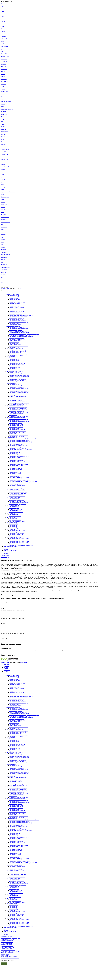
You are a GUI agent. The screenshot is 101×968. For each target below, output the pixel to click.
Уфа (2, 262)
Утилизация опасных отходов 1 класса (19, 538)
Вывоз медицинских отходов (16, 311)
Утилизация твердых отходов (16, 319)
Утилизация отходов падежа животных (19, 421)
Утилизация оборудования (13, 462)
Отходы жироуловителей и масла (17, 396)
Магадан (3, 129)
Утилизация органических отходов (18, 320)
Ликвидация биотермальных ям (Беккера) (20, 381)
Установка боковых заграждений (17, 493)
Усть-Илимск (4, 257)
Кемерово (3, 104)
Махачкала (3, 136)
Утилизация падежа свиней (16, 425)
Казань (3, 94)
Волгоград (3, 66)
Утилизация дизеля (14, 365)
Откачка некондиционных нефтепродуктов (20, 335)
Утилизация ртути (14, 498)
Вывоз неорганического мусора (17, 304)
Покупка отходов (11, 517)
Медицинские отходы (12, 437)
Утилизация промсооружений (14, 478)
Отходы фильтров (13, 486)
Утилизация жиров (11, 395)
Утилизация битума (14, 342)
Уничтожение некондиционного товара (19, 477)
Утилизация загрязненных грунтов (15, 405)
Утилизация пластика (12, 522)
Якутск (3, 279)
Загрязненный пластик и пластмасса (10, 958)
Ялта (2, 282)
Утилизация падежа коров (16, 424)
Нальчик (3, 144)
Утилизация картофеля (15, 457)
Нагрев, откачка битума (15, 340)
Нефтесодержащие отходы (13, 326)
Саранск (3, 207)
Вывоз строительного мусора (16, 299)
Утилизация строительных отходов (15, 489)
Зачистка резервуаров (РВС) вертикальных (20, 373)
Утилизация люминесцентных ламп (18, 502)
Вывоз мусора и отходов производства (10, 938)
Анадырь (3, 13)
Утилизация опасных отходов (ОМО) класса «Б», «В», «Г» (24, 439)
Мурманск (3, 141)
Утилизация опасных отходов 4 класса (19, 542)
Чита (2, 277)
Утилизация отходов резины (16, 533)
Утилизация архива (14, 476)
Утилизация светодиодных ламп (17, 504)
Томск (2, 242)
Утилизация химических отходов (15, 348)
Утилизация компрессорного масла (18, 389)
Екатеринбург (4, 81)
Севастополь (4, 214)
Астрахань (3, 23)
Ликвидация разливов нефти (16, 338)
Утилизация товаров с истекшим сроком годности (22, 450)
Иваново (3, 84)
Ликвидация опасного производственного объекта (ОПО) (24, 481)
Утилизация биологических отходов (16, 417)
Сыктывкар (3, 232)
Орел (2, 176)
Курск (2, 119)
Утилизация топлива (12, 356)
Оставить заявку (24, 288)
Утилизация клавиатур (15, 473)
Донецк (3, 76)
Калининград (4, 96)
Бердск (2, 33)
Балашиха (3, 28)
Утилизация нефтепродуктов (16, 327)
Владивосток (4, 59)
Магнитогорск (4, 131)
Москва (2, 139)
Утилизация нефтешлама (15, 330)
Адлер (2, 6)
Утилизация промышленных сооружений (19, 480)
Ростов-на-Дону (5, 197)
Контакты (6, 553)
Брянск (2, 51)
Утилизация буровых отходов (16, 411)
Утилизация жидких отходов (16, 318)
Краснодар (3, 111)
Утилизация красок (14, 508)
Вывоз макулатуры (14, 306)
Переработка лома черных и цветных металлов (21, 315)
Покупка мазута (13, 518)
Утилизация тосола (14, 360)
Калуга (2, 99)
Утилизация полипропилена (16, 534)
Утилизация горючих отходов (16, 364)
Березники (3, 36)
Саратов (3, 209)
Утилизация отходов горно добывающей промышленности (24, 482)
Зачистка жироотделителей (16, 400)
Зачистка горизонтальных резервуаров (19, 375)
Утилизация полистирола (15, 536)
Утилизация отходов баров (16, 460)
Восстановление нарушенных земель (18, 412)
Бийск (2, 41)
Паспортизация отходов (15, 324)
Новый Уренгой (5, 166)
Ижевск (3, 86)
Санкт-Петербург (5, 204)
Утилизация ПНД (13, 525)
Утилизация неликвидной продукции (19, 456)
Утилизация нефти (14, 347)
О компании (7, 551)
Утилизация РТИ (11, 529)
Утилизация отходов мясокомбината (18, 435)
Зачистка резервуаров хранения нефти (19, 332)
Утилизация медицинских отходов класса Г (20, 443)
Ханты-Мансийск (5, 267)
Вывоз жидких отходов (15, 312)
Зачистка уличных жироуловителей (18, 401)
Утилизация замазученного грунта (18, 409)
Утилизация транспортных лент (17, 532)
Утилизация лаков (14, 506)
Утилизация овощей (14, 452)
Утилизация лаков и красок (13, 505)
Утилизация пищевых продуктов (15, 447)
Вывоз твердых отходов (15, 314)
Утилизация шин (11, 513)
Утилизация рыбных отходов (16, 436)
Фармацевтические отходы (16, 444)
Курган (2, 116)
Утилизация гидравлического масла (18, 388)
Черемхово (3, 274)
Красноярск (4, 114)
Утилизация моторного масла (16, 393)
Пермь (2, 189)
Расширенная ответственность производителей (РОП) (23, 545)
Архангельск (4, 21)
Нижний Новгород (5, 151)
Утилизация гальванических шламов (18, 346)
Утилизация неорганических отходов (18, 322)
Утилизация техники (14, 466)
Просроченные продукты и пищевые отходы (20, 449)
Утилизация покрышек (15, 516)
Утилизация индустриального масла (18, 392)
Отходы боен (12, 433)
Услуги (5, 292)
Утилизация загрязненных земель (17, 408)
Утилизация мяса (13, 453)
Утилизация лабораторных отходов (18, 445)
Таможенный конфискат (15, 468)
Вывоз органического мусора (16, 303)
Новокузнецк (4, 156)
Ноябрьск (3, 171)
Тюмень (3, 247)
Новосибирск (4, 161)
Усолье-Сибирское (5, 254)
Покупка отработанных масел (17, 521)
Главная (3, 557)
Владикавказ (4, 61)
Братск (2, 49)
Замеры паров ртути (6, 955)
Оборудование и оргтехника (8, 950)
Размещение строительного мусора (18, 492)
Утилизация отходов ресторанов (17, 461)
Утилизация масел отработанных (17, 385)
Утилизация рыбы (14, 454)
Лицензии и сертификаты (10, 546)
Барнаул (3, 31)
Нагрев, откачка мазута (15, 344)
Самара (3, 202)
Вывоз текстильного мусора (16, 307)
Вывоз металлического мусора (17, 302)
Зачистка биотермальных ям (16, 380)
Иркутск (3, 89)
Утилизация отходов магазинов (17, 458)
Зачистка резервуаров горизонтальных (19, 376)
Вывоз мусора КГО (14, 298)
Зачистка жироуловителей (16, 399)
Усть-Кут (3, 259)
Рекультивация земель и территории (18, 416)
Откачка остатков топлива (16, 361)
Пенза (2, 184)
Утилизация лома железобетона (17, 496)
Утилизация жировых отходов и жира (19, 397)
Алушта (3, 8)
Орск (2, 182)
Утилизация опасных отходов (14, 537)
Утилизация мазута (14, 343)
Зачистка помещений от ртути (17, 501)
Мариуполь (3, 134)
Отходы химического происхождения (18, 350)
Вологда (3, 71)
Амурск (3, 11)
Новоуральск (4, 164)
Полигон (6, 668)
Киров (2, 106)
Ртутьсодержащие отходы (7, 952)
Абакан (3, 3)
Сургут (2, 229)
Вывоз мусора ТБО (14, 296)
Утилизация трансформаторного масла (19, 391)
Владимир (3, 64)
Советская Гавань (5, 222)
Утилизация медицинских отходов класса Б (20, 440)
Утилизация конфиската (15, 469)
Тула (2, 244)
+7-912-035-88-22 (5, 288)
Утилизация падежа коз (15, 428)
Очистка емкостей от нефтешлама (18, 331)
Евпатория (4, 79)
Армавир (3, 18)
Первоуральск (4, 187)
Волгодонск (4, 69)
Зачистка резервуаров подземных (17, 379)
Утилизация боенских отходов (17, 432)
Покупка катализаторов (15, 520)
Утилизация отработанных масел (17, 339)
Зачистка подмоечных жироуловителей (19, 403)
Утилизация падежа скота (15, 423)
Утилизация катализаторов (16, 488)
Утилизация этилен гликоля (16, 355)
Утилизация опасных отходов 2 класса (19, 539)
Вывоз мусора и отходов (13, 294)
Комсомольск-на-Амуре (7, 109)
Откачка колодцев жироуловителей (18, 404)
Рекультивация (13, 415)
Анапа (2, 16)
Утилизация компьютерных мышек (18, 474)
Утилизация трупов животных (17, 429)
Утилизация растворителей (16, 512)
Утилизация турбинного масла (17, 387)
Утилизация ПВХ (13, 526)
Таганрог (3, 234)
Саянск (2, 212)
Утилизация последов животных (17, 431)
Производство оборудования (11, 550)
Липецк (3, 124)
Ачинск (3, 26)
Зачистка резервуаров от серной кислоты (19, 377)
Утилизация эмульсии (15, 510)
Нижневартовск (5, 149)
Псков (2, 194)
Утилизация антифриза (15, 352)
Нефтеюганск (4, 146)
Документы (6, 549)
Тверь (2, 237)
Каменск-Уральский (6, 101)
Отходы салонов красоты (15, 509)
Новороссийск (4, 159)
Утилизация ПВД (13, 528)
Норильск (3, 169)
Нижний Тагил (4, 154)
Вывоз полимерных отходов (16, 308)
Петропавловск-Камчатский (8, 192)
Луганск (3, 126)
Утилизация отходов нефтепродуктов (18, 328)
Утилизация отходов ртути (13, 497)
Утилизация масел (11, 383)
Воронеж (3, 74)
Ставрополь (4, 227)
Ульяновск (3, 252)
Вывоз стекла (12, 310)
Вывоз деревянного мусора (16, 300)
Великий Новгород (6, 54)
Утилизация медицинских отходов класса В (20, 441)
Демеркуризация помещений (16, 500)
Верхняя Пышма (5, 56)
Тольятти (3, 239)
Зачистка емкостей (14, 372)
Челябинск (3, 272)
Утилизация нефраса (14, 368)
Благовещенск (4, 46)
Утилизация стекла (14, 323)
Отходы (7, 557)
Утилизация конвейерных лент (17, 530)
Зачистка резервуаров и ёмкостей (15, 371)
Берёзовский (4, 38)
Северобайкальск (5, 217)
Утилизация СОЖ (14, 359)
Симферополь (4, 219)
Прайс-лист (6, 547)
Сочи (2, 224)
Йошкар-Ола (4, 91)
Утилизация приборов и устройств (18, 470)
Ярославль (3, 284)
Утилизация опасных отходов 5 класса (19, 543)
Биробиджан (4, 43)
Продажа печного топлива (16, 369)
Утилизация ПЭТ (13, 524)
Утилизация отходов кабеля (16, 494)
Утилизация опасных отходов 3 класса (19, 541)
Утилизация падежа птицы (16, 427)
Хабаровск (4, 264)
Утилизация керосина (14, 367)
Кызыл (2, 121)
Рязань (2, 199)
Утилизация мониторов (15, 472)
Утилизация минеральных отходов (18, 316)
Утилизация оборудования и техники (18, 464)
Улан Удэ (3, 249)
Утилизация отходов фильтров (14, 484)
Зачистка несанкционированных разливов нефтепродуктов (24, 334)
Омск (2, 174)
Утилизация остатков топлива (17, 363)
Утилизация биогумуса (15, 420)
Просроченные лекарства (7, 946)
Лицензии (6, 664)
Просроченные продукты (7, 940)
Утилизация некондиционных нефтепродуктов (21, 336)
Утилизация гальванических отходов (18, 354)
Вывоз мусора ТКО (14, 295)
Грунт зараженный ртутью (16, 413)
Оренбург (3, 179)
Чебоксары (4, 269)
